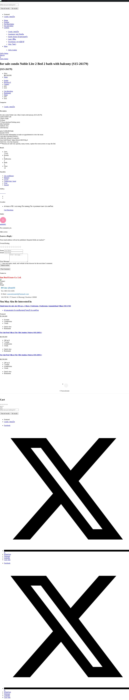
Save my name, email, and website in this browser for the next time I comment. (27, 263)
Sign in (2, 55)
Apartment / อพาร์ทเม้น (16, 34)
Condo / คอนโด (13, 32)
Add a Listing (12, 50)
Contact (6, 84)
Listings (6, 27)
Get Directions (8, 210)
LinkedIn (7, 558)
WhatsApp (7, 554)
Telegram (7, 556)
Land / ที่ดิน (12, 39)
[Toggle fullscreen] (5, 404)
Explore (6, 22)
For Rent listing (9, 24)
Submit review (5, 265)
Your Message (4, 261)
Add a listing (4, 53)
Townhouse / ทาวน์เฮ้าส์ (16, 42)
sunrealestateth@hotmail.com (18, 294)
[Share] (3, 404)
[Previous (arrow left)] (1, 406)
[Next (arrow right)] (3, 406)
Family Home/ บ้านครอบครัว (18, 37)
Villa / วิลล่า (12, 44)
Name (2, 250)
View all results (5, 8)
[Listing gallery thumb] (0, 193)
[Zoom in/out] (7, 404)
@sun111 (11, 288)
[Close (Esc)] (1, 404)
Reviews (7, 82)
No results (15, 8)
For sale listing (8, 26)
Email (2, 252)
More (5, 46)
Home (6, 20)
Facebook (7, 425)
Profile (6, 80)
